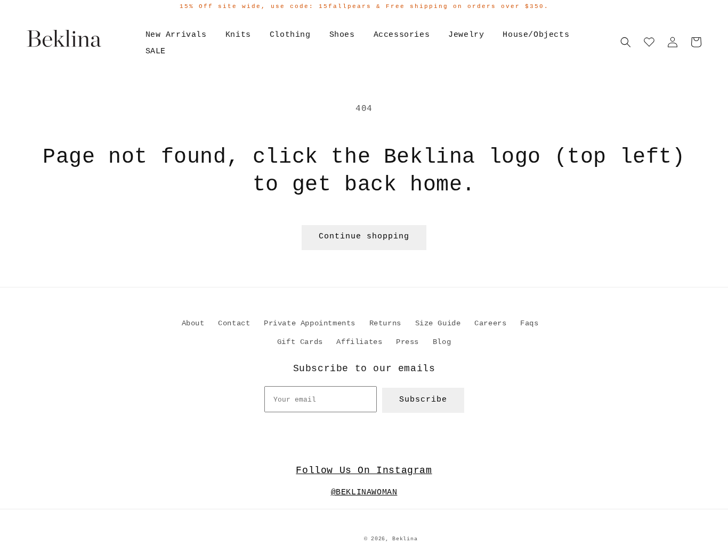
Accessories (402, 34)
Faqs (529, 323)
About (193, 323)
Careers (490, 323)
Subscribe (423, 399)
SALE (155, 51)
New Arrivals (176, 34)
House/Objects (536, 34)
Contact (234, 323)
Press (407, 342)
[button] (625, 42)
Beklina (404, 539)
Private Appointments (309, 323)
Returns (385, 323)
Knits (238, 34)
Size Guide (438, 323)
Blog (442, 342)
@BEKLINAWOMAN (364, 492)
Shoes (342, 34)
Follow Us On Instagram (364, 470)
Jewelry (466, 34)
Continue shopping (364, 236)
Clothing (290, 34)
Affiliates (359, 342)
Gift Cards (300, 342)
